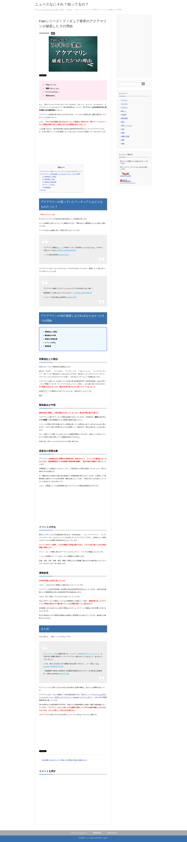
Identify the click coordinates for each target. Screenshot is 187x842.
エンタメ (124, 104)
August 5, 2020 (71, 297)
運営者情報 (97, 833)
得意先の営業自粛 (49, 182)
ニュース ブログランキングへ (127, 183)
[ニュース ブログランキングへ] (125, 181)
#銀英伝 (80, 654)
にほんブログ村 (125, 176)
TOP (50, 9)
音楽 (122, 143)
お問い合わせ (112, 833)
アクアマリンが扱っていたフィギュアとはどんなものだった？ (61, 171)
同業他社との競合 (49, 177)
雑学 (122, 140)
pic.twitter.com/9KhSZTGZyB (53, 666)
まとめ (43, 190)
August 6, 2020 (63, 255)
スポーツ (124, 107)
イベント (124, 100)
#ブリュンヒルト (91, 654)
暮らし (123, 111)
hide (63, 167)
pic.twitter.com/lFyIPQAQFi (82, 293)
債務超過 (46, 187)
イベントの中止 (48, 185)
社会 (53, 33)
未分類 (123, 114)
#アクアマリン (48, 654)
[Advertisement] (73, 148)
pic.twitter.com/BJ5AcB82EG (66, 250)
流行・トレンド (126, 125)
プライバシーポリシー (79, 833)
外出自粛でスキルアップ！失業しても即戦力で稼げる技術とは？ (64, 760)
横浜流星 (124, 118)
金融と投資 (125, 136)
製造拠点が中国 (48, 179)
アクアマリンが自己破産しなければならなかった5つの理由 (60, 174)
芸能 (122, 133)
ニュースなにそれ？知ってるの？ (62, 4)
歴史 (122, 122)
